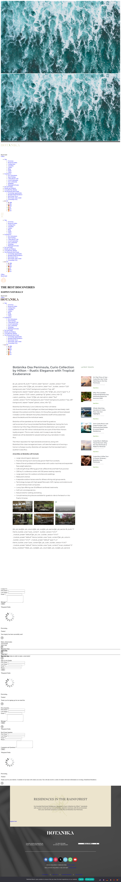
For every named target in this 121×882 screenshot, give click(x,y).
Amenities (11, 166)
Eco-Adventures (12, 175)
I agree (81, 879)
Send (3, 603)
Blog (9, 169)
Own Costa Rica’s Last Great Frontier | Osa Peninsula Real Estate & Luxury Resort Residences (100, 427)
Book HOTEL (89, 843)
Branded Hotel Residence (15, 194)
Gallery (10, 167)
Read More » (96, 388)
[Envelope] (65, 859)
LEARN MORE (71, 865)
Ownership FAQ (12, 199)
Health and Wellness (10, 188)
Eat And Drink (8, 186)
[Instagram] (55, 859)
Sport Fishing (12, 177)
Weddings (11, 183)
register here (13, 821)
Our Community (12, 182)
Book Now (4, 654)
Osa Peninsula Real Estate (11, 191)
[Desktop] (70, 859)
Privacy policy (90, 879)
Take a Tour (55, 874)
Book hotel (4, 155)
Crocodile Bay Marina (10, 190)
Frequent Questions (66, 874)
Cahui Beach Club (13, 178)
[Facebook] (46, 859)
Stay (5, 159)
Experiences (7, 174)
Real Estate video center (14, 198)
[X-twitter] (60, 859)
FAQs (9, 170)
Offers (2, 156)
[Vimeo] (51, 859)
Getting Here (11, 164)
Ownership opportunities (15, 193)
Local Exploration (13, 180)
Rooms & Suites (12, 162)
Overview (11, 161)
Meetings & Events (13, 185)
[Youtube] (75, 859)
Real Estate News (13, 196)
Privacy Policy (79, 874)
